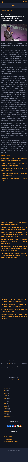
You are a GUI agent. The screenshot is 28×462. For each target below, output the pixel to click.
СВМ (5, 392)
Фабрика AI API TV (8, 416)
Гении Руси (6, 411)
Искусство (6, 388)
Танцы (5, 414)
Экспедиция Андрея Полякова (11, 441)
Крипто (5, 406)
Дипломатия (6, 413)
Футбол (5, 408)
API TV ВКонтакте (8, 439)
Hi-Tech (5, 395)
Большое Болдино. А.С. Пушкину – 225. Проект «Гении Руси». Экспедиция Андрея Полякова (14, 316)
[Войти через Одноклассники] (20, 426)
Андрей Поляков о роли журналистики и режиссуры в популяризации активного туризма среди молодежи (14, 248)
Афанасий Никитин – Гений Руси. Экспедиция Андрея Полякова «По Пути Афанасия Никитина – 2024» (14, 234)
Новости (5, 409)
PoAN (10, 363)
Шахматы (6, 405)
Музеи (5, 400)
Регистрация (12, 379)
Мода (5, 403)
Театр (5, 401)
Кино (12, 10)
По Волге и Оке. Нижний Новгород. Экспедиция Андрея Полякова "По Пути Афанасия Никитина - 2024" (14, 255)
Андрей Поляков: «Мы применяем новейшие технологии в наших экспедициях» (14, 241)
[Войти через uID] (8, 426)
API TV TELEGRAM (8, 436)
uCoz (16, 452)
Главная (3, 10)
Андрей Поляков (7, 396)
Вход (17, 379)
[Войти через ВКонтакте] (10, 426)
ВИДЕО (5, 398)
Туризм (5, 393)
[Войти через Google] (18, 426)
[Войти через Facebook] (13, 426)
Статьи (7, 10)
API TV (14, 5)
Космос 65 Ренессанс (9, 438)
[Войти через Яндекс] (15, 426)
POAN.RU (6, 442)
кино (14, 367)
